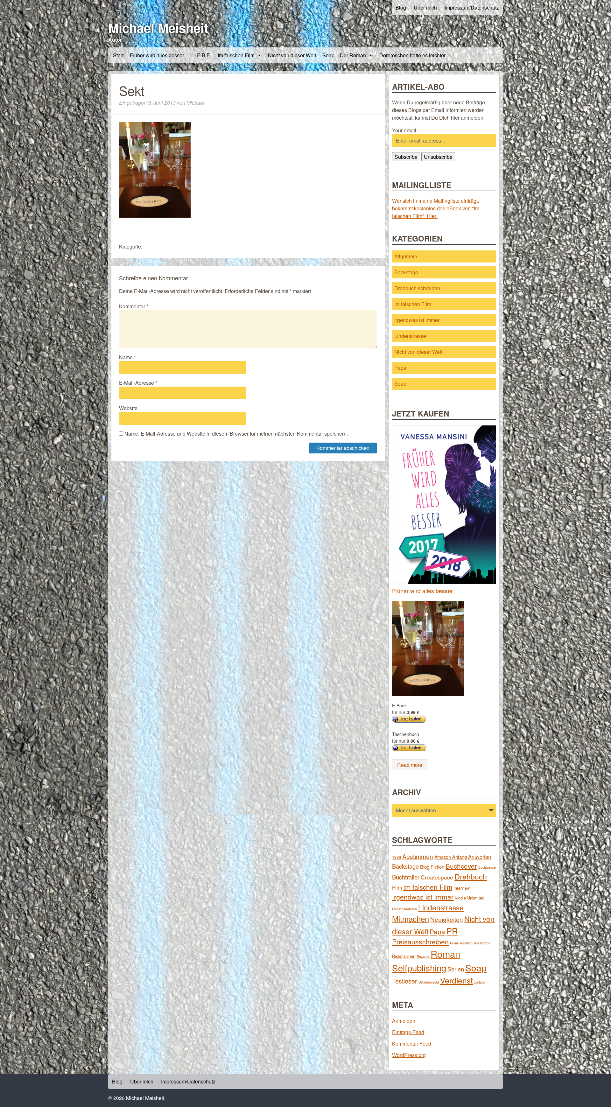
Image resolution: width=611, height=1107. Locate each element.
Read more (409, 764)
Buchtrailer (405, 877)
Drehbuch (470, 876)
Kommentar (133, 306)
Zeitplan (480, 982)
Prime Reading (461, 943)
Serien (455, 969)
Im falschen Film (236, 55)
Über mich (425, 7)
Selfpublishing (419, 967)
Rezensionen (403, 956)
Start (118, 55)
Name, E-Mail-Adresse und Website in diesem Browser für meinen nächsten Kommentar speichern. (236, 433)
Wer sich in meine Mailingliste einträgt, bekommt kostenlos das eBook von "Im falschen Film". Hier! (435, 208)
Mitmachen (410, 918)
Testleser (404, 981)
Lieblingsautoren (404, 909)
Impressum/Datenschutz (472, 7)
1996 (396, 857)
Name (127, 357)
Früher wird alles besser (157, 55)
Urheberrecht (428, 982)
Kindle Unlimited (469, 898)
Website (128, 408)
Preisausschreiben (420, 941)
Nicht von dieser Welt (292, 55)
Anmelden (403, 1020)
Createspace (437, 877)
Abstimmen (417, 856)
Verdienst (456, 980)
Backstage (406, 272)
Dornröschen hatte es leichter (412, 55)
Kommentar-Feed (411, 1043)
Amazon (442, 857)
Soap (400, 383)
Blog (401, 7)
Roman (445, 953)
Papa (400, 367)
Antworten (479, 856)
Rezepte (423, 956)
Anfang (459, 856)
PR (452, 930)
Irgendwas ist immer (416, 320)
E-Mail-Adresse (138, 382)
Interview (461, 888)
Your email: (405, 130)
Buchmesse (487, 867)
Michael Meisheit (158, 27)
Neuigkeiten (446, 919)
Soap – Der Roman (344, 55)
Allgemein (405, 256)
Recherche (482, 943)
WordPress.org (409, 1055)
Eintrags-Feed (408, 1032)
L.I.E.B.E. (200, 55)
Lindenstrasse (410, 336)
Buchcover (461, 866)
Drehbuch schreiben (417, 288)
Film (397, 887)
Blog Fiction (432, 866)
